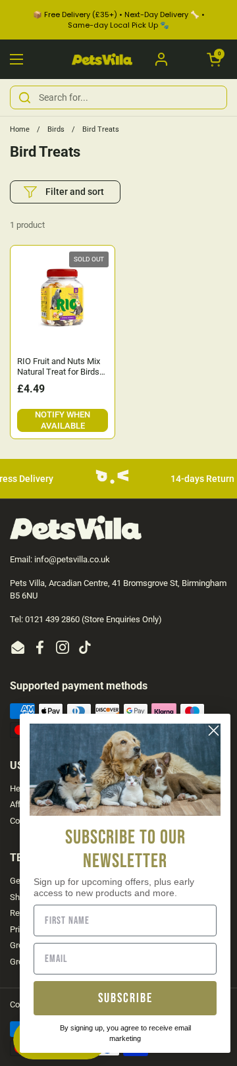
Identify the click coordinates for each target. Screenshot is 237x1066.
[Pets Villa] (102, 59)
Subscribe (125, 998)
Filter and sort (74, 191)
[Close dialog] (213, 730)
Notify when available (62, 420)
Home (20, 129)
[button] (214, 59)
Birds (56, 129)
